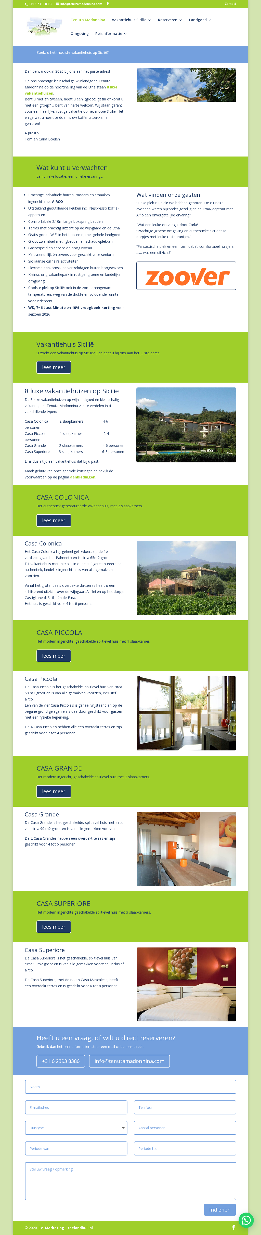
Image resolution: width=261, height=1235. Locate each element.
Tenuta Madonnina (88, 20)
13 (208, 133)
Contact (230, 4)
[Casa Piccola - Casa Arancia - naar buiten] (186, 749)
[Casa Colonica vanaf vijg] (186, 141)
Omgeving (80, 34)
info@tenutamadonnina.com (129, 1061)
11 (199, 133)
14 (212, 133)
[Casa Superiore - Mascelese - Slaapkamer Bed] (186, 1020)
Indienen (220, 1209)
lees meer (54, 367)
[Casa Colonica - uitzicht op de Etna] (186, 613)
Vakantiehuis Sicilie (129, 20)
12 (203, 133)
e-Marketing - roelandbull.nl (67, 1227)
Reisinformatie (108, 34)
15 (216, 133)
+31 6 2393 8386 (40, 4)
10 (195, 133)
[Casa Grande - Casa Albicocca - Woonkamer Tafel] (186, 884)
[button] (246, 1220)
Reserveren (167, 20)
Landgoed (198, 20)
